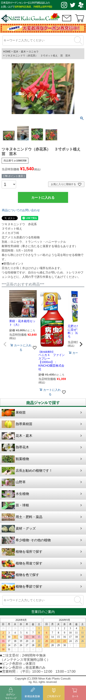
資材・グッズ (26, 528)
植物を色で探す (27, 575)
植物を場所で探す (29, 551)
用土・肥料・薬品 (29, 517)
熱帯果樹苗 (24, 424)
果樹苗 (21, 412)
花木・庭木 (19, 51)
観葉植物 (22, 459)
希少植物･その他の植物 (33, 540)
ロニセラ (34, 51)
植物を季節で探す (29, 586)
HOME (7, 51)
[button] (5, 344)
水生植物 (22, 493)
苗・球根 (22, 505)
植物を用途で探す (29, 563)
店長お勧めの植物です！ (34, 470)
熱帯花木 (22, 447)
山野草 (21, 482)
